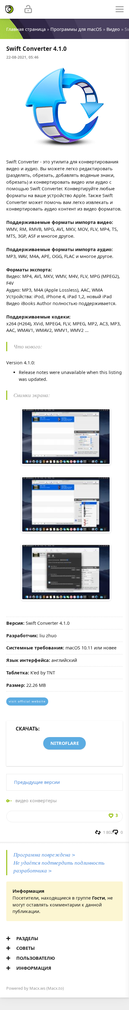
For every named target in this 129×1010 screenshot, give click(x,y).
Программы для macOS (76, 29)
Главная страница (26, 29)
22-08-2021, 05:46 (22, 57)
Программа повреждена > (44, 854)
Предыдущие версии (37, 782)
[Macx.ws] (9, 9)
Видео (113, 29)
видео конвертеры (36, 801)
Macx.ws (37, 988)
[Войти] (28, 9)
